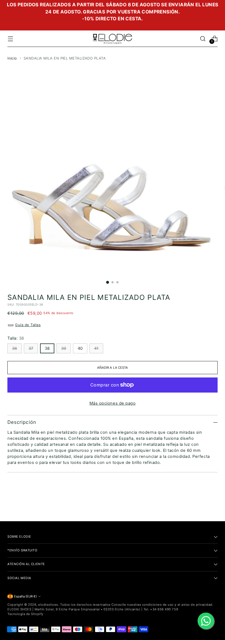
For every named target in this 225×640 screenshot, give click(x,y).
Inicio (12, 58)
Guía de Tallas (28, 325)
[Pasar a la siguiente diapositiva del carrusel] (213, 502)
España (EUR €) (25, 596)
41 (96, 348)
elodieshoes (48, 605)
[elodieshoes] (112, 38)
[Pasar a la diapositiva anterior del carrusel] (200, 502)
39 (63, 348)
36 (14, 348)
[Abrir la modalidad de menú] (10, 38)
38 (47, 348)
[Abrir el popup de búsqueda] (203, 38)
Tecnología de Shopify (25, 614)
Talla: (15, 338)
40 (80, 348)
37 (31, 348)
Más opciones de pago (112, 403)
